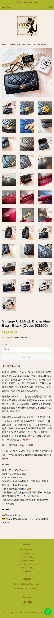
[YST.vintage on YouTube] (30, 603)
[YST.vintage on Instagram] (24, 603)
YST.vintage (26, 612)
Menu (8, 7)
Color (4, 344)
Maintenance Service (27, 564)
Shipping (6, 337)
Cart (50, 7)
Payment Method (27, 553)
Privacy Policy (27, 568)
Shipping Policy (27, 561)
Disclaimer (27, 571)
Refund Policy (27, 557)
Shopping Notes (27, 550)
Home (4, 44)
